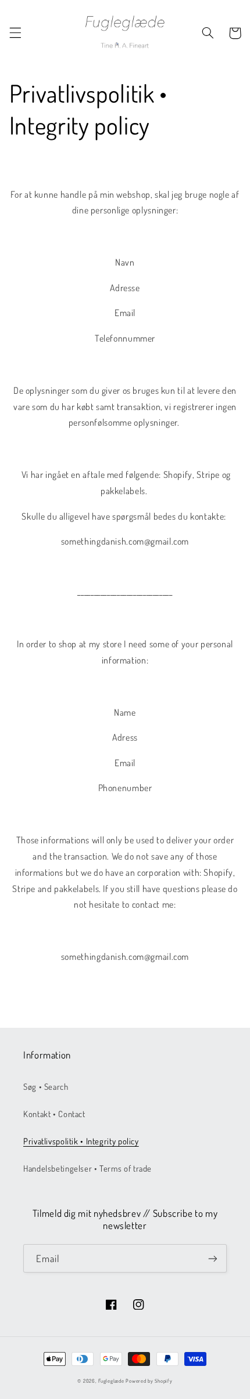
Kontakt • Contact (54, 1113)
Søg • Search (46, 1086)
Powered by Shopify (149, 1381)
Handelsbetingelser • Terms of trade (87, 1168)
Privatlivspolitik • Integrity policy (81, 1141)
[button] (15, 33)
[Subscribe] (212, 1258)
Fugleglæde (111, 1381)
